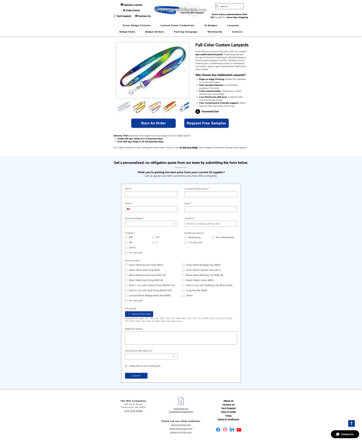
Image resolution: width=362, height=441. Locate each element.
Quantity (190, 218)
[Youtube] (239, 430)
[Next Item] (185, 70)
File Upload (130, 308)
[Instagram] (225, 430)
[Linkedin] (232, 430)
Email (188, 203)
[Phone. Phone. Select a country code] (129, 209)
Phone (128, 203)
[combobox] (151, 224)
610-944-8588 (190, 147)
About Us (228, 400)
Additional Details (134, 329)
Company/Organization (197, 188)
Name (128, 188)
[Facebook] (218, 430)
